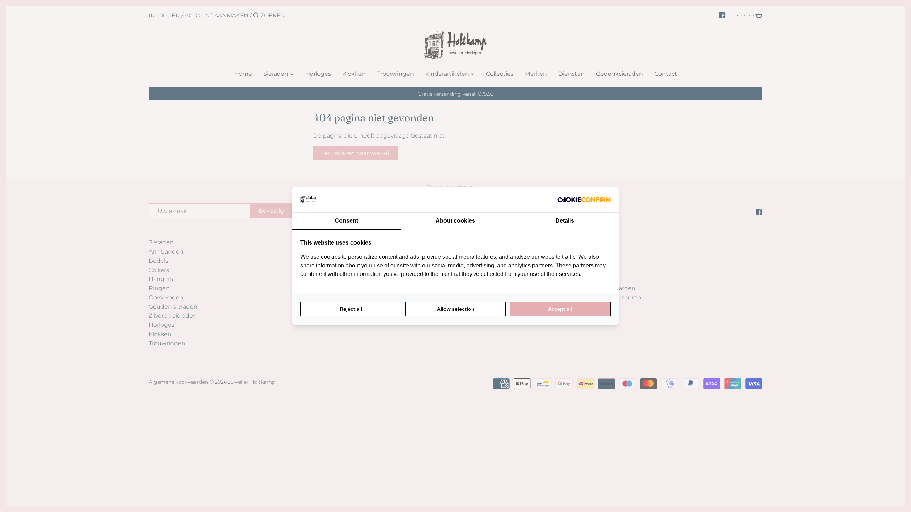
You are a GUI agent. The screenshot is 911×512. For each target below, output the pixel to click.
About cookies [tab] (455, 221)
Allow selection (455, 309)
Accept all (560, 309)
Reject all (351, 309)
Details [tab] (564, 221)
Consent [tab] (346, 221)
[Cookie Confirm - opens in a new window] (584, 199)
